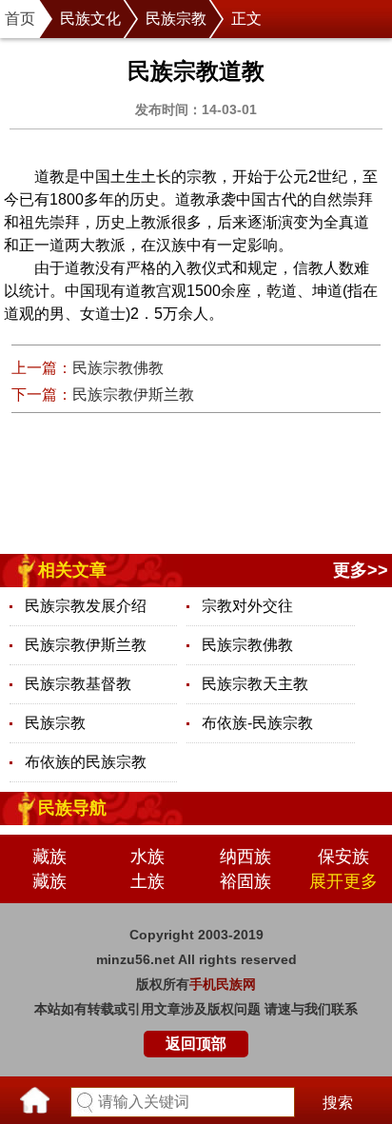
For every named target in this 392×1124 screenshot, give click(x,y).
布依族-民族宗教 (257, 723)
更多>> (360, 570)
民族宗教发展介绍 (86, 606)
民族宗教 (176, 18)
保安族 (343, 856)
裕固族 (245, 881)
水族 (147, 856)
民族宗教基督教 (78, 684)
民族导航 (72, 808)
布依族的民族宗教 (86, 762)
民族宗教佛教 (118, 368)
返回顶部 (196, 1043)
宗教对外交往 (247, 606)
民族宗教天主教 (255, 684)
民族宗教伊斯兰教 (133, 394)
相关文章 (72, 570)
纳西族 (245, 856)
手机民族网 (222, 984)
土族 (147, 881)
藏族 (49, 856)
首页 (20, 18)
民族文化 (90, 18)
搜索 (338, 1102)
